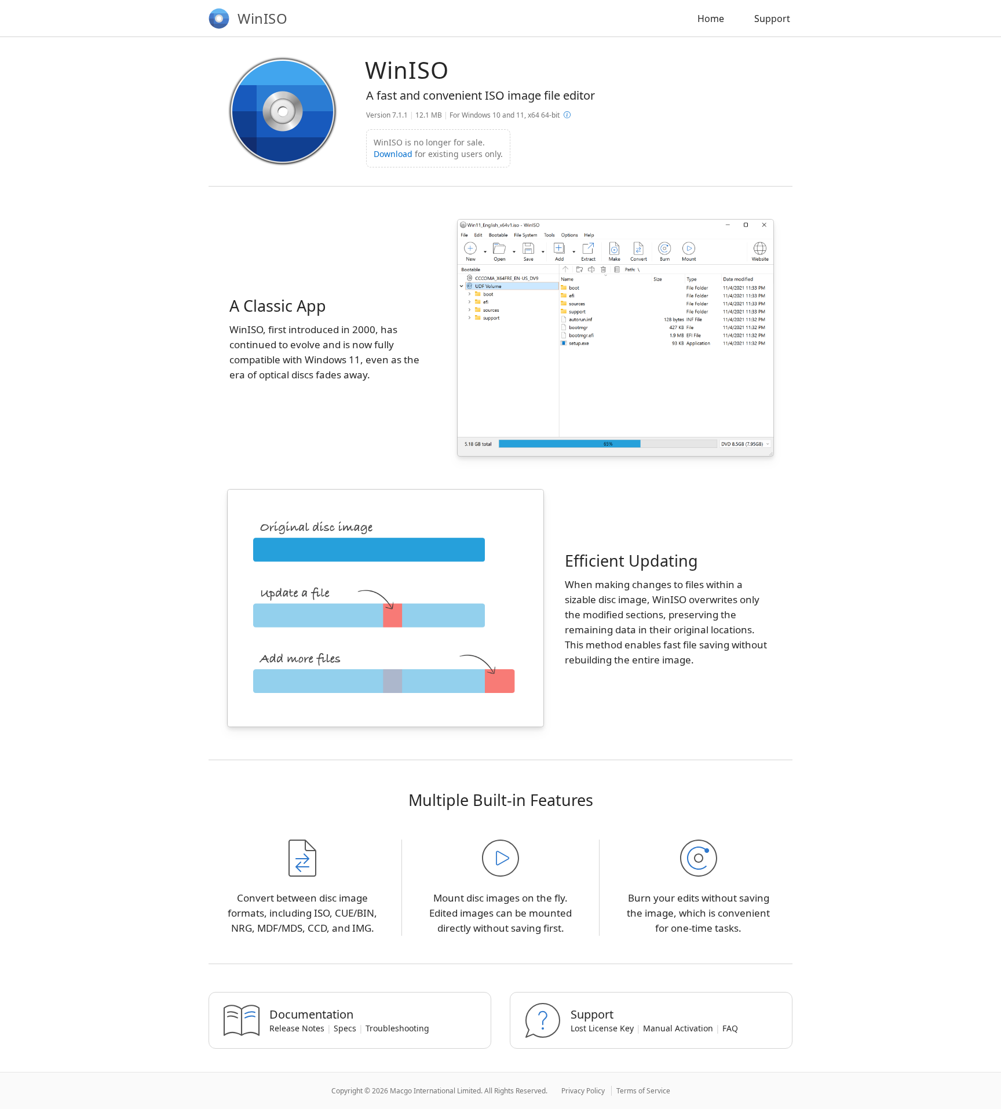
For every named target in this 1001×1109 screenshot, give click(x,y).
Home (710, 18)
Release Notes (296, 1028)
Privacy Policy (583, 1091)
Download (393, 153)
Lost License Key (602, 1028)
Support (772, 18)
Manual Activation (678, 1028)
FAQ (730, 1028)
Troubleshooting (397, 1028)
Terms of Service (643, 1091)
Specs (345, 1028)
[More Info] (567, 115)
